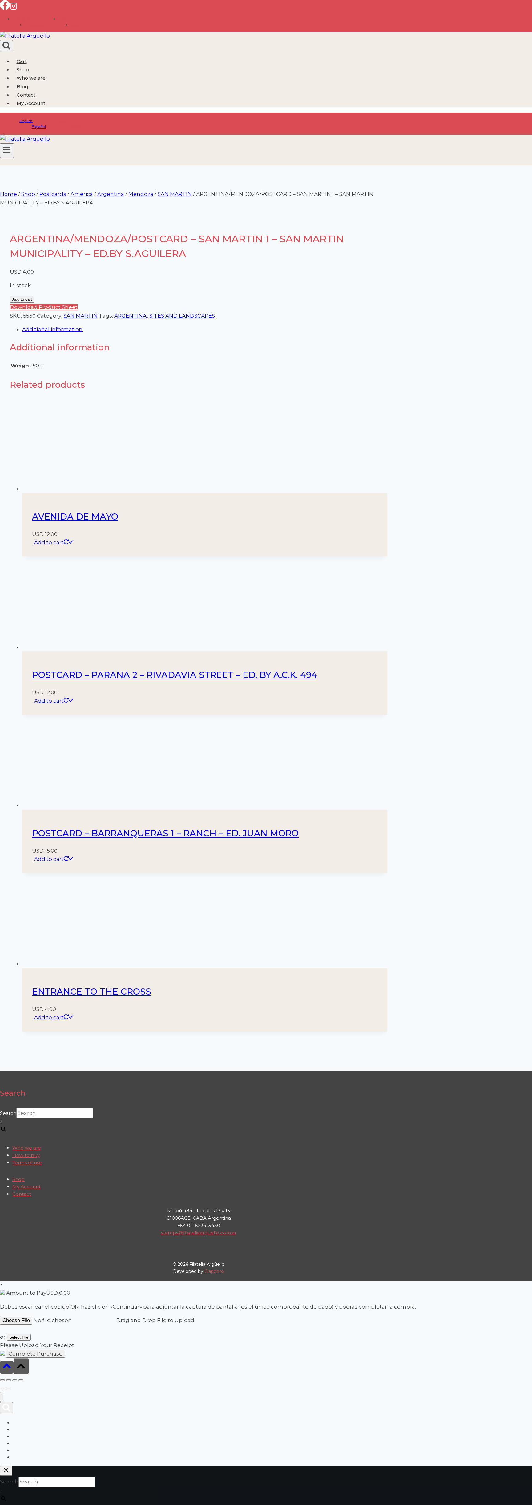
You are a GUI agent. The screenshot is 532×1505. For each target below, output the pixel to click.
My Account (26, 1187)
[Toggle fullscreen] (8, 1380)
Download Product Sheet (44, 307)
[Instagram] (13, 8)
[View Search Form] (6, 45)
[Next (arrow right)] (8, 1388)
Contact (26, 95)
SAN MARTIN (80, 316)
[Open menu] (7, 150)
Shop (23, 70)
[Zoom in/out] (2, 1380)
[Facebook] (5, 8)
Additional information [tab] (52, 329)
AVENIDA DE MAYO (75, 516)
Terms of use (27, 1163)
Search (8, 1113)
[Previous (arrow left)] (2, 1388)
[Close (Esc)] (20, 1380)
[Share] (14, 1380)
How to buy (26, 1155)
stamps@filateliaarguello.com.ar (198, 1233)
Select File (18, 1337)
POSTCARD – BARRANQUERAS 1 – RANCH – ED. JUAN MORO (165, 833)
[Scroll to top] (7, 1367)
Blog (22, 86)
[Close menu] (1, 1397)
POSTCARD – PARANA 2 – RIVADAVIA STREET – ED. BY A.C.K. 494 (174, 675)
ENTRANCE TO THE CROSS (91, 991)
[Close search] (6, 1471)
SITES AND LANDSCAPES (182, 316)
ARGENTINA (130, 316)
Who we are (31, 78)
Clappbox (214, 1271)
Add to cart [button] (49, 542)
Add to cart (22, 299)
